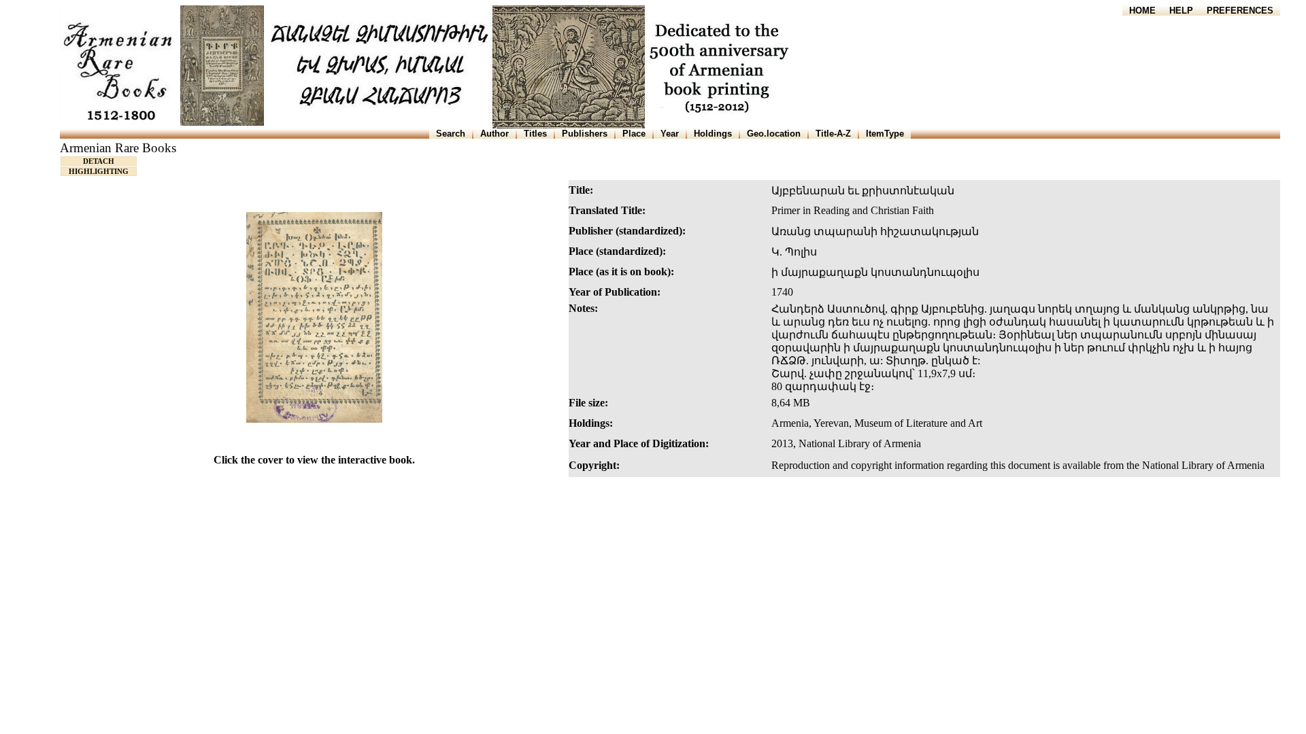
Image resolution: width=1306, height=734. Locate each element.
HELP (1181, 10)
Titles (535, 133)
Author (494, 133)
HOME (1142, 10)
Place (634, 133)
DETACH (98, 161)
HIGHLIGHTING (99, 171)
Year (669, 133)
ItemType (885, 133)
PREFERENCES (1240, 10)
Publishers (584, 133)
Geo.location (774, 133)
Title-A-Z (833, 133)
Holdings (713, 133)
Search (450, 133)
